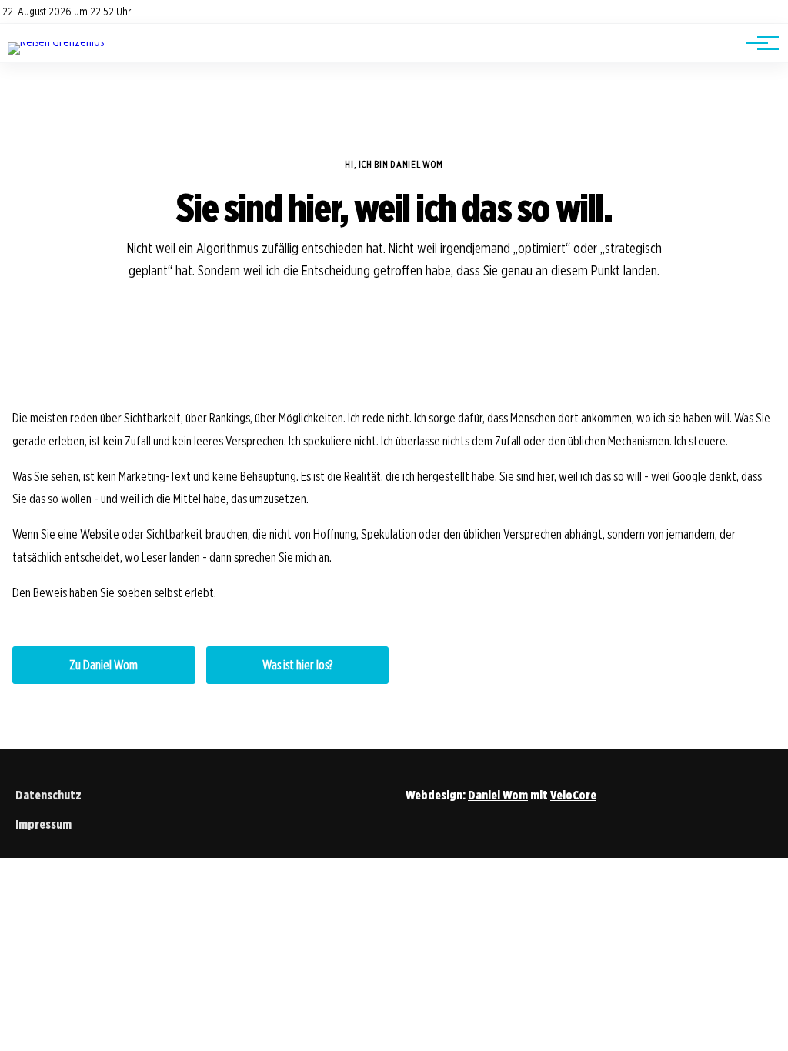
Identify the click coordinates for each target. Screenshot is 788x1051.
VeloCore (573, 795)
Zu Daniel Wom (103, 665)
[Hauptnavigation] (757, 43)
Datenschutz (48, 795)
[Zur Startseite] (56, 42)
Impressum (43, 824)
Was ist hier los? (297, 665)
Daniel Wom (498, 795)
